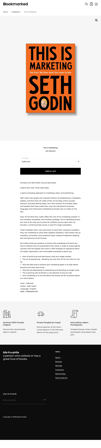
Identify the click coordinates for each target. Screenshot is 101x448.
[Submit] (44, 400)
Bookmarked (21, 417)
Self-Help (58, 366)
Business (58, 361)
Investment (59, 370)
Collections (16, 12)
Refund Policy (60, 374)
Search (57, 357)
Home (5, 12)
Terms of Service (61, 378)
